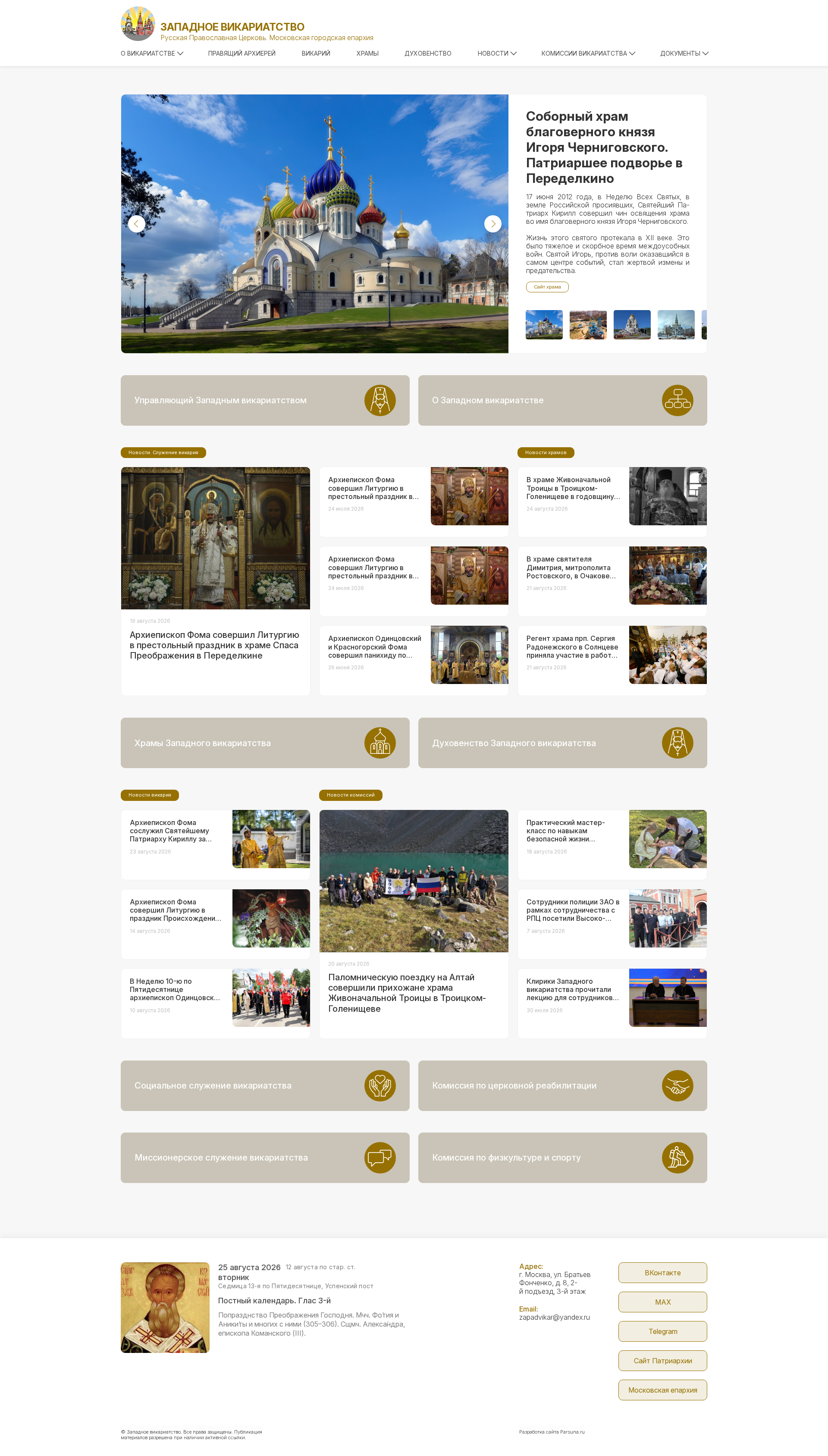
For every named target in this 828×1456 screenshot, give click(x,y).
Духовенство (428, 53)
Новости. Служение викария (163, 452)
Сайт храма (547, 287)
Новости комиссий (351, 795)
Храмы (368, 53)
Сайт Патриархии (663, 1360)
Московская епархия (662, 1390)
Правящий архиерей (242, 53)
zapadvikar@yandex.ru (554, 1317)
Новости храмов (546, 452)
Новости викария (150, 795)
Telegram (663, 1331)
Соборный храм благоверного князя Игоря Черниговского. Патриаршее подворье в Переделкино (604, 147)
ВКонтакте (663, 1272)
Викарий (316, 53)
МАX (663, 1302)
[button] (136, 223)
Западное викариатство (232, 27)
